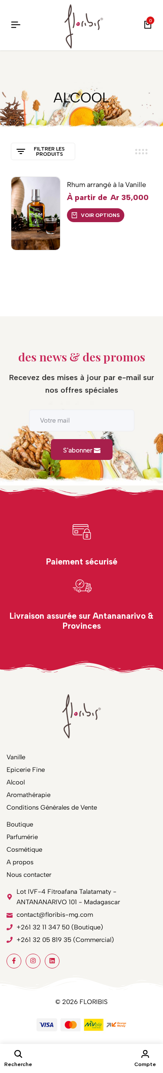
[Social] (14, 961)
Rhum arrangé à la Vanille (106, 184)
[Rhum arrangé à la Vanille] (35, 213)
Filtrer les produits (49, 151)
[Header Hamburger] (15, 25)
